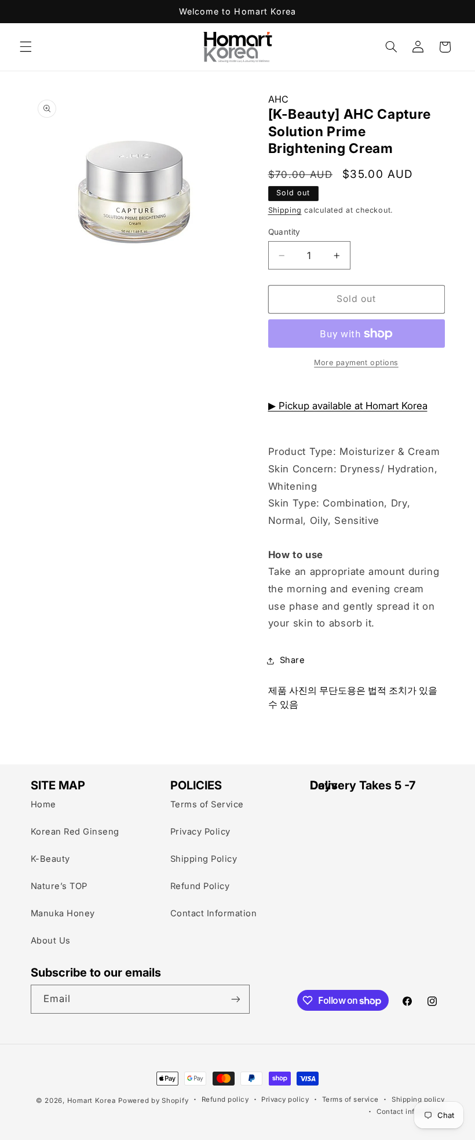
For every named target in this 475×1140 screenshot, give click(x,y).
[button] (25, 47)
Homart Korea (91, 1101)
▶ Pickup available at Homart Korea (347, 405)
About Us (51, 940)
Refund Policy (200, 886)
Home (43, 804)
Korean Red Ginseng (75, 831)
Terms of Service (207, 804)
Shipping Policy (203, 859)
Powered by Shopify (153, 1101)
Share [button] (292, 660)
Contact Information (213, 913)
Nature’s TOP (59, 886)
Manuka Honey (63, 913)
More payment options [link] (356, 362)
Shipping (285, 210)
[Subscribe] (235, 999)
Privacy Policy (200, 831)
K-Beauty (50, 859)
